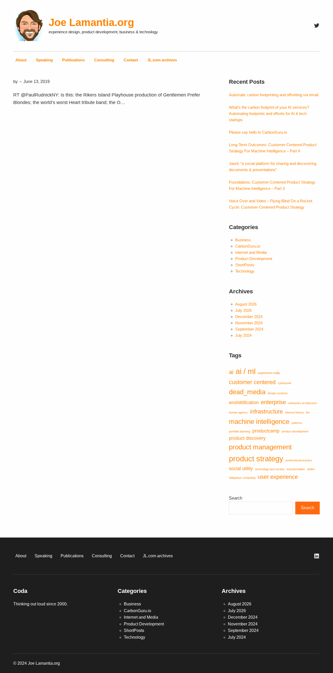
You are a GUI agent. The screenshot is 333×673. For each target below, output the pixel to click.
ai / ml (245, 371)
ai (231, 372)
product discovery (247, 438)
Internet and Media (251, 252)
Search (235, 498)
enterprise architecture (302, 403)
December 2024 (248, 316)
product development (295, 431)
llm (308, 412)
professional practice (299, 460)
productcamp (265, 430)
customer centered (252, 382)
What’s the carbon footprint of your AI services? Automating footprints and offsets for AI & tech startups (269, 113)
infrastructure (266, 411)
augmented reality (269, 372)
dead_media (247, 392)
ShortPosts (244, 265)
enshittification (244, 402)
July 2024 (243, 335)
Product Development (253, 258)
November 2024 (248, 323)
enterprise (273, 402)
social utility (241, 468)
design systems (278, 393)
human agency (238, 412)
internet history (294, 412)
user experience (278, 477)
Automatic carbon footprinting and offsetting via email (273, 95)
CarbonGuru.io (247, 246)
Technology (244, 271)
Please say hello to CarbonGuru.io (258, 132)
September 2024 (249, 329)
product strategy (256, 458)
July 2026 (243, 310)
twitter (311, 469)
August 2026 (246, 304)
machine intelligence (259, 421)
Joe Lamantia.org (91, 22)
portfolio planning (239, 431)
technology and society (269, 469)
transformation (296, 469)
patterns (297, 422)
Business (243, 240)
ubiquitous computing (242, 477)
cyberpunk (284, 383)
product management (260, 447)
